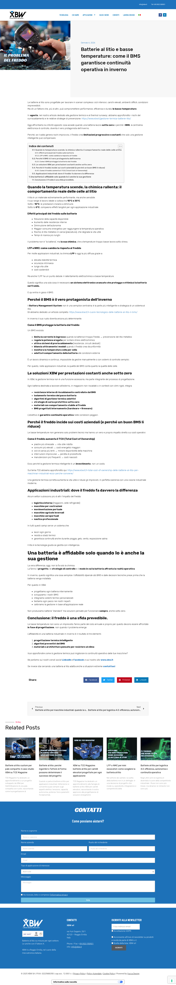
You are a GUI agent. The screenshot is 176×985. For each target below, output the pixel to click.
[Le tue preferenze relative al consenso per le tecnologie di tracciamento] (172, 981)
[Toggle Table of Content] (119, 146)
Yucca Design (133, 973)
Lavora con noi (129, 15)
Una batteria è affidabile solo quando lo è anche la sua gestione (61, 177)
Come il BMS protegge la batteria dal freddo (58, 161)
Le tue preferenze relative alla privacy (98, 982)
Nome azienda (27, 842)
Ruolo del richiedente (98, 842)
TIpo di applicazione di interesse (35, 865)
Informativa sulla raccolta (65, 982)
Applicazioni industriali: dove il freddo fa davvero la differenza (65, 174)
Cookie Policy (109, 973)
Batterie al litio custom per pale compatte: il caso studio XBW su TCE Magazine (19, 769)
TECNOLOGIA (63, 15)
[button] (91, 680)
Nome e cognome (29, 831)
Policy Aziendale (94, 973)
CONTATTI (116, 15)
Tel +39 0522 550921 (158, 4)
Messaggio (26, 877)
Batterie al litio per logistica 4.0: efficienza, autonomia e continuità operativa (154, 769)
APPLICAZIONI (87, 15)
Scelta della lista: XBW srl (125, 943)
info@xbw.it (143, 4)
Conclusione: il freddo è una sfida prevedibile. (54, 180)
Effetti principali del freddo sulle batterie (56, 153)
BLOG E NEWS (104, 15)
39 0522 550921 (87, 943)
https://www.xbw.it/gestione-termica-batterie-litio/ (106, 118)
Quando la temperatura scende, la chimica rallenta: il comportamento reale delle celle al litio (78, 150)
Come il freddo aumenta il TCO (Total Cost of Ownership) (63, 170)
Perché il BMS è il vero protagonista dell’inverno (58, 159)
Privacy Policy (79, 973)
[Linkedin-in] (164, 15)
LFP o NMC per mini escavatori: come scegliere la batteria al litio (121, 769)
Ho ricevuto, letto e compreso (45, 895)
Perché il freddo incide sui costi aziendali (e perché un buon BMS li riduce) (70, 168)
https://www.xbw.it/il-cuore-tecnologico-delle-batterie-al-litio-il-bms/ (103, 312)
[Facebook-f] (160, 15)
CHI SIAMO (75, 15)
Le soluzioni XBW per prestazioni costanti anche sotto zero (64, 165)
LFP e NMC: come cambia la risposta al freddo (58, 156)
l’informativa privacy (59, 895)
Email (23, 854)
